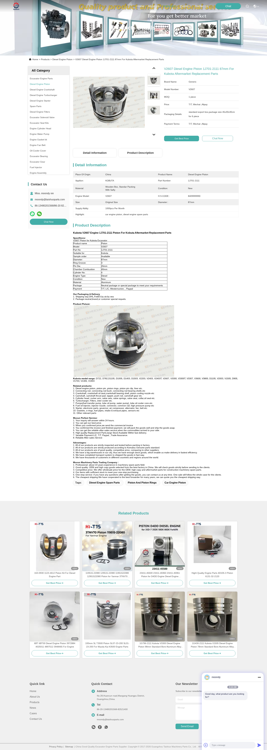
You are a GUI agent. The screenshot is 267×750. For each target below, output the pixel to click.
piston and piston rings (142, 482)
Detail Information (95, 152)
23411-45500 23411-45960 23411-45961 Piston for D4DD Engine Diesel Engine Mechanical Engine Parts (160, 575)
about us (153, 6)
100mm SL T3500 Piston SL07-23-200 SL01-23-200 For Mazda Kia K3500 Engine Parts (107, 645)
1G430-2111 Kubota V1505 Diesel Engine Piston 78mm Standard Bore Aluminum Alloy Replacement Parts (212, 645)
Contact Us (36, 719)
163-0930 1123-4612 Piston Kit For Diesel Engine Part (54, 575)
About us (35, 696)
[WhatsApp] (32, 214)
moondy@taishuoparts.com (50, 199)
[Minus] (259, 677)
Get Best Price (182, 138)
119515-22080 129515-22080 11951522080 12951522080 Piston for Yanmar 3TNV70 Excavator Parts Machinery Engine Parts (107, 575)
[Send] (259, 745)
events (184, 6)
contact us (202, 6)
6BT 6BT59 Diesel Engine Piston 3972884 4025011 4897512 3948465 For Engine (54, 645)
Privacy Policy (56, 746)
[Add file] (206, 745)
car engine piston (175, 482)
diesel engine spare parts (104, 482)
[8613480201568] (106, 728)
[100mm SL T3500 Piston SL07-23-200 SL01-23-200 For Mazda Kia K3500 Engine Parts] (107, 617)
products (168, 6)
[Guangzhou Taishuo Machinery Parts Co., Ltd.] (16, 6)
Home (140, 6)
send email (187, 726)
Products (45, 59)
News (33, 708)
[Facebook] (100, 728)
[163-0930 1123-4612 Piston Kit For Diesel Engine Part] (55, 546)
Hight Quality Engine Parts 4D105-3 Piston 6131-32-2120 (212, 575)
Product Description (140, 152)
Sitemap (69, 746)
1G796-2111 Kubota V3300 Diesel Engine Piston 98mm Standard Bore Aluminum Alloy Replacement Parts (159, 645)
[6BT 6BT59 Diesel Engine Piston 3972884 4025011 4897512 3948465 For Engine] (55, 617)
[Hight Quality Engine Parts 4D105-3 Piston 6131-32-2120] (212, 546)
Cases (33, 713)
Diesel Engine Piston (62, 59)
